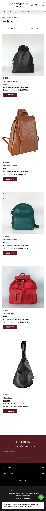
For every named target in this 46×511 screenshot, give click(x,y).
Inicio (3, 17)
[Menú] (3, 5)
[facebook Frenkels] (26, 480)
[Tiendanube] (23, 499)
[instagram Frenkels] (20, 480)
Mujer (9, 17)
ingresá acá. (36, 493)
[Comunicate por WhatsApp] (41, 497)
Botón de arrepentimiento (23, 495)
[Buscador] (32, 5)
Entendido (28, 506)
